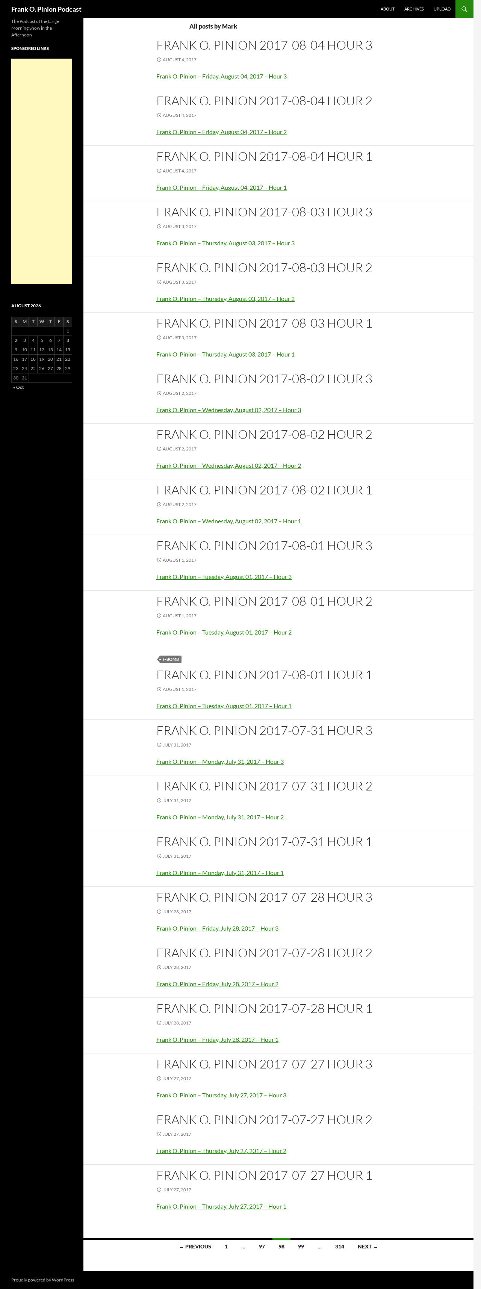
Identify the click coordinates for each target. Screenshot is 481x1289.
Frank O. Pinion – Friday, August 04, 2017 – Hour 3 (221, 76)
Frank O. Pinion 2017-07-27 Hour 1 (264, 1175)
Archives (414, 8)
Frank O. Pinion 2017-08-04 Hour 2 (264, 100)
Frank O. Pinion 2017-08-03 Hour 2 (264, 267)
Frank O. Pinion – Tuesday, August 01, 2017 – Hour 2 (224, 632)
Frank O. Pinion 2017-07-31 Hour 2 (264, 785)
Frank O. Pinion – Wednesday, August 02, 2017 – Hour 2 (228, 465)
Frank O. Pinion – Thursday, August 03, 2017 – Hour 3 (225, 242)
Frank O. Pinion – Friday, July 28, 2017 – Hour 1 (217, 1039)
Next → (368, 1246)
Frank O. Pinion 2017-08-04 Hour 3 (264, 45)
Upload (442, 8)
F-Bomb (171, 659)
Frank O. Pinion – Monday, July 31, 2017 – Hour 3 (220, 761)
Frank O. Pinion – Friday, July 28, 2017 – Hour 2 (217, 983)
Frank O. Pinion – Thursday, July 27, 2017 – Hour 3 (221, 1095)
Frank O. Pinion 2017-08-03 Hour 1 (264, 323)
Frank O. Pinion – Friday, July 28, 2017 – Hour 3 (217, 928)
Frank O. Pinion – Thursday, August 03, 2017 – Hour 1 (225, 354)
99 (301, 1246)
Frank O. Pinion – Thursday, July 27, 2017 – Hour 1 (221, 1206)
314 (339, 1246)
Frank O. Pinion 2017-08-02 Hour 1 (264, 489)
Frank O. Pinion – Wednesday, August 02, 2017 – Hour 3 (228, 409)
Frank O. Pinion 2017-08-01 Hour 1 (264, 674)
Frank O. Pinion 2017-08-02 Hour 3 (264, 378)
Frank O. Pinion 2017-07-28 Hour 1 (264, 1008)
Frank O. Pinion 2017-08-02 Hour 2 (264, 434)
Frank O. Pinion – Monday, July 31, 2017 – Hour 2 (220, 817)
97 (262, 1246)
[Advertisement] (41, 171)
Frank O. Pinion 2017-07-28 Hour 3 (264, 897)
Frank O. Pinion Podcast (46, 9)
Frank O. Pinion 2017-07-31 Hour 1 (264, 841)
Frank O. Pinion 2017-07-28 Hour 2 (264, 952)
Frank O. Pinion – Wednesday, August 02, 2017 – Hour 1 (228, 520)
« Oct (18, 387)
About (388, 8)
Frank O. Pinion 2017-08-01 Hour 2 (264, 601)
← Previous (195, 1246)
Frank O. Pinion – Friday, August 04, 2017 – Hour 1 (221, 187)
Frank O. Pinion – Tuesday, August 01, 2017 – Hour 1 (224, 705)
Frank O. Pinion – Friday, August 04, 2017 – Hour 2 (221, 131)
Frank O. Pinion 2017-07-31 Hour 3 (264, 730)
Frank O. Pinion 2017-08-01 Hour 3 (264, 545)
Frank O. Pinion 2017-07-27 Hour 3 (264, 1063)
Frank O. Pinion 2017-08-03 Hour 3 (264, 211)
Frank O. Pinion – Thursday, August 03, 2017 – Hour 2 (225, 298)
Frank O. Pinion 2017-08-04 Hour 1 (264, 156)
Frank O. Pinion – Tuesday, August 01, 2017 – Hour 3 (224, 576)
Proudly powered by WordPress (42, 1280)
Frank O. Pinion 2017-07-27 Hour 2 (264, 1119)
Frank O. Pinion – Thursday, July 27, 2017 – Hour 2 (221, 1150)
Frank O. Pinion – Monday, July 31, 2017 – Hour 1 (220, 872)
